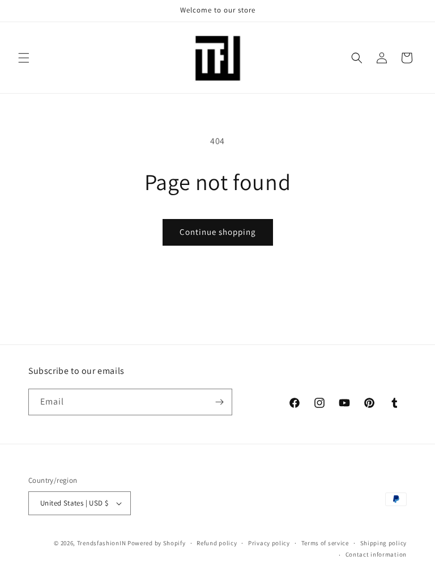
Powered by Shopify (156, 543)
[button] (23, 57)
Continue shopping (218, 231)
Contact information (376, 554)
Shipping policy (383, 543)
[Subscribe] (219, 402)
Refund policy (217, 543)
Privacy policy (269, 543)
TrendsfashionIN (101, 543)
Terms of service (325, 543)
